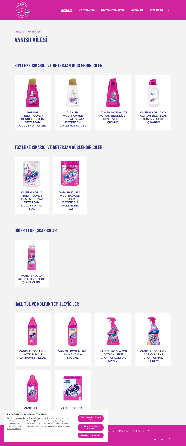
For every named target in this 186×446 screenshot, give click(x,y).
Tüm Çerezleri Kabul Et (90, 418)
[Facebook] (169, 439)
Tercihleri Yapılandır (90, 435)
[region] (56, 426)
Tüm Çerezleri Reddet (90, 427)
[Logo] (22, 10)
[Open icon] (168, 10)
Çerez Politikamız (14, 429)
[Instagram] (162, 439)
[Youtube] (155, 439)
